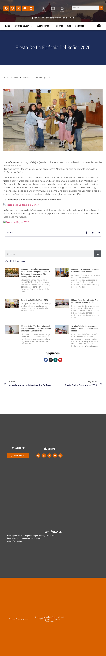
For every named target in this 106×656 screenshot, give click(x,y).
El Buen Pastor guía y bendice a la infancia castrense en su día (84, 301)
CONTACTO (79, 26)
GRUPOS (59, 26)
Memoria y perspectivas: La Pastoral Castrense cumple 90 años (85, 270)
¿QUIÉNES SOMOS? (21, 26)
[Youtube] (25, 8)
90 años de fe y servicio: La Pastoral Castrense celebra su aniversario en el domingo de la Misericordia (36, 328)
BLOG (69, 26)
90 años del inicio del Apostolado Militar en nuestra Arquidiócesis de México (84, 328)
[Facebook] (6, 8)
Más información (14, 541)
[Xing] (55, 360)
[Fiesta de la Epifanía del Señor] (21, 205)
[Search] (101, 8)
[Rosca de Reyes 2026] (16, 222)
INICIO (7, 26)
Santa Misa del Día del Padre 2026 (34, 300)
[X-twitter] (18, 8)
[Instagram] (12, 8)
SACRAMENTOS (43, 26)
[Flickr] (31, 8)
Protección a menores (18, 619)
